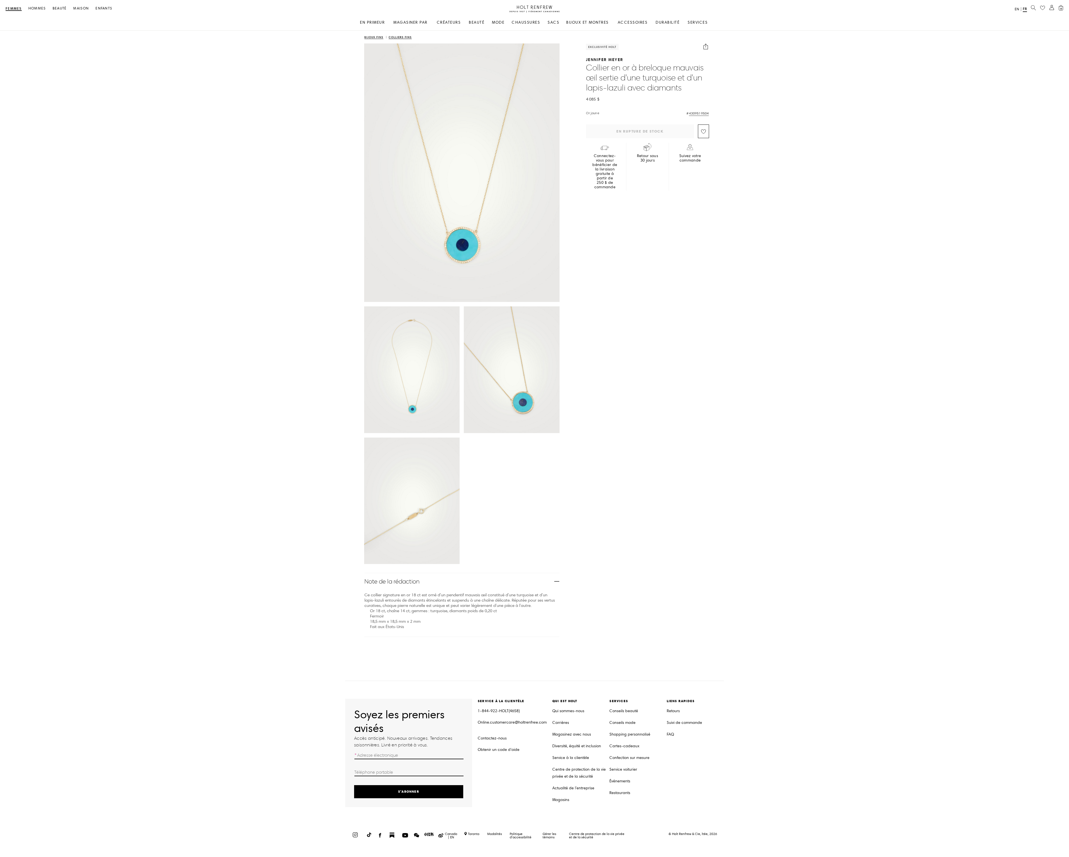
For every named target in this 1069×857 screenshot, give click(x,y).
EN (1017, 9)
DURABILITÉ (668, 22)
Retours (673, 711)
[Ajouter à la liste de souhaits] (703, 131)
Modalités (494, 834)
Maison (81, 8)
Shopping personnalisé (629, 734)
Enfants (103, 8)
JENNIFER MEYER (604, 59)
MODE (498, 22)
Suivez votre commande (690, 158)
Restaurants (619, 792)
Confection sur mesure (629, 757)
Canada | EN (451, 835)
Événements (619, 781)
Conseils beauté (623, 711)
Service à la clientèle (570, 757)
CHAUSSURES (526, 22)
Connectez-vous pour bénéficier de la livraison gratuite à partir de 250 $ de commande (604, 171)
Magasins (560, 799)
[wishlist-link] (1042, 8)
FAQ (670, 734)
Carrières (560, 722)
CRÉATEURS (449, 22)
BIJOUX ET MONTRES (587, 22)
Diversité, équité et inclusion (576, 746)
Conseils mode (622, 722)
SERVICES (698, 22)
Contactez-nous (492, 738)
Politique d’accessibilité (520, 835)
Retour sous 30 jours (647, 158)
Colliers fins (400, 37)
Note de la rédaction (392, 581)
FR (1025, 8)
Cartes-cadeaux (624, 746)
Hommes (37, 8)
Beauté (60, 8)
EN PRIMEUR (372, 22)
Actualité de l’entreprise (573, 788)
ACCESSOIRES (633, 22)
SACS (553, 22)
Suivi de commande (684, 722)
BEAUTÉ (476, 22)
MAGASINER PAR (410, 22)
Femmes (14, 9)
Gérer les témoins (549, 835)
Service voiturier (623, 769)
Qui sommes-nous (568, 711)
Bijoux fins (373, 37)
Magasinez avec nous (571, 734)
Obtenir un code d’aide (498, 749)
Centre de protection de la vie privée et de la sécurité (579, 773)
